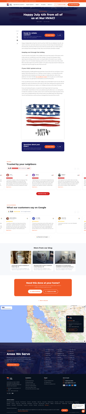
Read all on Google (43, 237)
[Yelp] (7, 393)
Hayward (72, 353)
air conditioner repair (41, 76)
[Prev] (75, 169)
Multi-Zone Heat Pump (30, 384)
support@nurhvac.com (67, 1)
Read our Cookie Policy (23, 410)
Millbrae (71, 361)
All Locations (72, 329)
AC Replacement (47, 382)
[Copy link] (17, 43)
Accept (64, 410)
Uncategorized (43, 11)
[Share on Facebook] (17, 34)
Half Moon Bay (73, 363)
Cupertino (60, 366)
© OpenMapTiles (72, 341)
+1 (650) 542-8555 (61, 4)
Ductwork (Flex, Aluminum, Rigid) (32, 388)
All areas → (47, 405)
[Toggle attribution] (84, 341)
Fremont (48, 351)
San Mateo (60, 351)
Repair (37, 4)
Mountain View (49, 363)
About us (50, 4)
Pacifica (59, 357)
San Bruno (72, 355)
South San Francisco (62, 355)
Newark (35, 405)
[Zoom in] (84, 309)
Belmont (60, 361)
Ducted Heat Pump (29, 380)
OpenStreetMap (81, 341)
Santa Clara (48, 355)
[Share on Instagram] (17, 37)
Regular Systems (29, 4)
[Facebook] (11, 393)
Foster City (72, 357)
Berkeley (48, 357)
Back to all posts (44, 300)
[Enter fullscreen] (84, 307)
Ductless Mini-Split (29, 382)
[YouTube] (12, 393)
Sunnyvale (48, 353)
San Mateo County (50, 349)
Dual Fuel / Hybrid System (30, 385)
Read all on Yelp (42, 193)
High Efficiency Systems (18, 4)
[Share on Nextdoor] (17, 40)
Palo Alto (48, 364)
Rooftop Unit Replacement (49, 384)
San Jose (59, 349)
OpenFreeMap (67, 341)
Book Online (51, 35)
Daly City (71, 351)
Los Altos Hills (41, 405)
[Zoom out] (84, 311)
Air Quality (43, 4)
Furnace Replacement (48, 380)
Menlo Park (48, 359)
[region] (43, 324)
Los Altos (72, 366)
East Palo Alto (49, 361)
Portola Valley (49, 366)
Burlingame (60, 359)
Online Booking (74, 4)
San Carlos (72, 359)
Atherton (60, 364)
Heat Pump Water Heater (30, 387)
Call (60, 35)
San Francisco (73, 349)
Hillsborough (60, 363)
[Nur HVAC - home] (9, 4)
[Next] (78, 169)
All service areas (12, 364)
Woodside (72, 364)
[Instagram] (9, 393)
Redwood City (61, 353)
